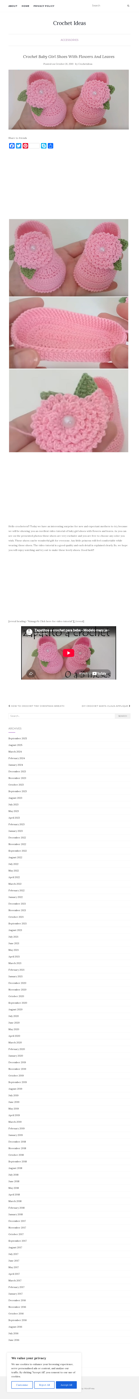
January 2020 (15, 1055)
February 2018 (16, 1207)
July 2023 (13, 804)
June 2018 (13, 1181)
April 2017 (14, 1273)
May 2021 (13, 949)
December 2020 (17, 983)
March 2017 (14, 1280)
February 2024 (16, 758)
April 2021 (14, 956)
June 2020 (14, 1022)
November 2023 (17, 778)
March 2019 (15, 1121)
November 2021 (17, 910)
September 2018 (17, 1161)
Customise (22, 1384)
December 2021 (17, 903)
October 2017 (16, 1234)
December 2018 (17, 1141)
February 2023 (16, 824)
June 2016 (13, 1340)
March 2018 (15, 1201)
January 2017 (15, 1293)
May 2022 (13, 870)
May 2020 (13, 1029)
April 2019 (14, 1115)
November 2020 (17, 989)
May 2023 (13, 811)
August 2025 (15, 745)
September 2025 (17, 738)
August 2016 (15, 1326)
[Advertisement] (68, 185)
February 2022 (16, 890)
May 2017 (13, 1267)
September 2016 (17, 1320)
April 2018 (14, 1194)
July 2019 (13, 1095)
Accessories (69, 40)
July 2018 (13, 1174)
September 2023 (17, 791)
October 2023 (16, 784)
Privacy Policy (44, 6)
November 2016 (17, 1306)
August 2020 (15, 1009)
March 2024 (15, 751)
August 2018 (15, 1168)
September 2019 (17, 1082)
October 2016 (16, 1313)
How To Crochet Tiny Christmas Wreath (37, 706)
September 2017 (17, 1240)
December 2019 (17, 1062)
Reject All (44, 1384)
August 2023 (15, 797)
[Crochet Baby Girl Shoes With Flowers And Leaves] (68, 100)
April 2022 (14, 877)
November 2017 (17, 1227)
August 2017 (15, 1247)
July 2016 (13, 1333)
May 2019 (13, 1108)
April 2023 (14, 817)
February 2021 (16, 969)
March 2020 (15, 1042)
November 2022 (17, 844)
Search (122, 716)
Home (25, 6)
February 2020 (16, 1049)
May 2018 (13, 1187)
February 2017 (16, 1287)
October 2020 (16, 996)
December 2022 (17, 837)
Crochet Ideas (69, 23)
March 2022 (15, 883)
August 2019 (15, 1088)
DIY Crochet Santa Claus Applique (105, 706)
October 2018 (16, 1154)
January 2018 (15, 1214)
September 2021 (17, 923)
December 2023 (17, 771)
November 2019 (17, 1068)
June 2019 (13, 1102)
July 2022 (13, 864)
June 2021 (13, 943)
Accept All (66, 1384)
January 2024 (15, 764)
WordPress (89, 1388)
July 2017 (13, 1254)
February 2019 (16, 1128)
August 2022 (15, 857)
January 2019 (15, 1135)
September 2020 (17, 1002)
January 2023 (15, 830)
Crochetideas (85, 64)
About (12, 6)
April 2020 (14, 1035)
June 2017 (13, 1260)
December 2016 (17, 1300)
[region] (44, 1372)
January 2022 (15, 897)
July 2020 (13, 1016)
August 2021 (15, 930)
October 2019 (16, 1075)
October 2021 (16, 916)
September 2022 (17, 850)
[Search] (128, 5)
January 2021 (15, 976)
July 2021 (13, 936)
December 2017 (17, 1221)
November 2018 (17, 1148)
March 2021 (14, 963)
